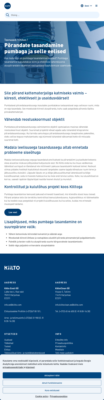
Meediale (59, 349)
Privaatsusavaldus (58, 396)
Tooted (7, 346)
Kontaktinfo (60, 346)
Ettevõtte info (61, 339)
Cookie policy (41, 396)
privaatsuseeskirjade (13, 367)
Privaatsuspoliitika (64, 342)
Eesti (87, 5)
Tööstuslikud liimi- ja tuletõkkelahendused (24, 352)
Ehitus (22, 40)
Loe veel (13, 212)
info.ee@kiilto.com (13, 304)
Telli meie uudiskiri (64, 352)
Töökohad (8, 342)
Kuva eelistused (52, 390)
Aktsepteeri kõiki (52, 375)
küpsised (30, 367)
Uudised (8, 339)
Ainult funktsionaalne (52, 382)
